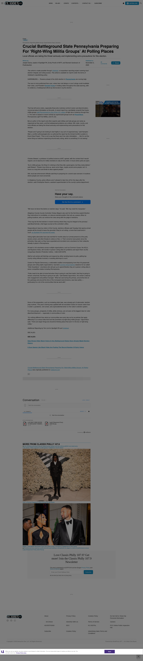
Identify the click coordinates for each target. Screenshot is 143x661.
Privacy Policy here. (21, 653)
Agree (109, 651)
